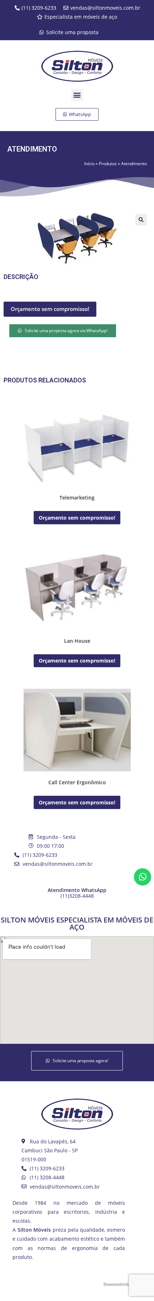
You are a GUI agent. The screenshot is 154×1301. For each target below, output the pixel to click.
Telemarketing (77, 497)
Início (89, 163)
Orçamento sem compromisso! (50, 308)
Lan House (77, 640)
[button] (77, 95)
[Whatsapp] (142, 877)
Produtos (108, 163)
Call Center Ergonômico (77, 782)
